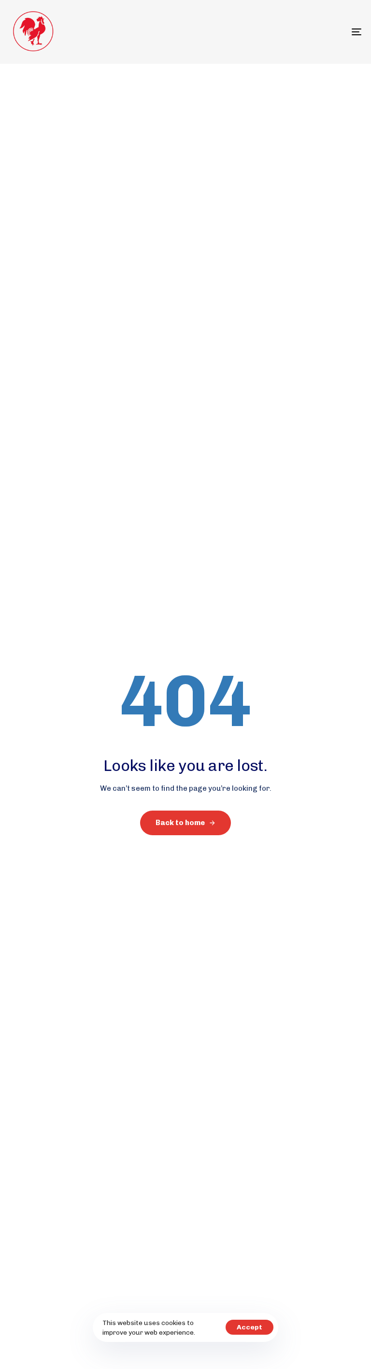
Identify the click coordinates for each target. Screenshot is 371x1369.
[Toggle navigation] (302, 32)
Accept (249, 1327)
